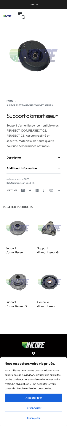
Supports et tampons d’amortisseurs (30, 105)
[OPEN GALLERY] (33, 56)
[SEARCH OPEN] (23, 17)
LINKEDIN (33, 4)
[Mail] (51, 190)
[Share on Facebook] (30, 190)
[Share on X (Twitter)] (23, 190)
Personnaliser (33, 408)
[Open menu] (20, 13)
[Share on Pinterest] (44, 190)
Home (10, 100)
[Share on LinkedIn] (37, 190)
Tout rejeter (33, 418)
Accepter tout (33, 397)
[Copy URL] (58, 190)
